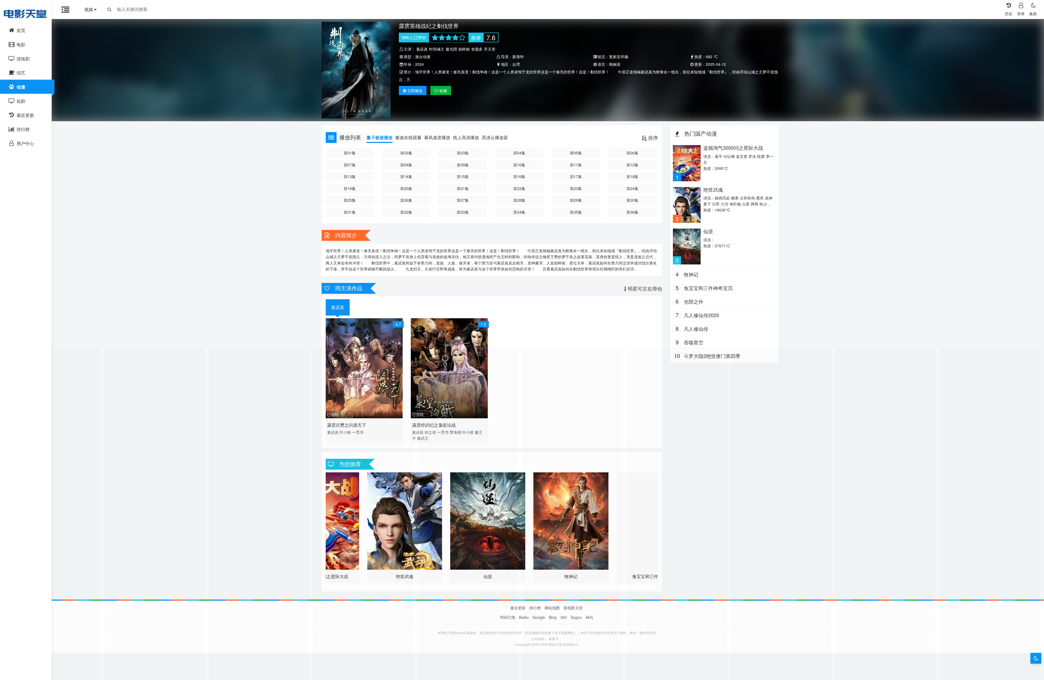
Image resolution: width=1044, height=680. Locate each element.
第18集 (632, 176)
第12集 (632, 164)
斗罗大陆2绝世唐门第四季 (712, 355)
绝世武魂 (713, 189)
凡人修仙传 (696, 328)
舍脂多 (477, 49)
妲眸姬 (464, 49)
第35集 (576, 212)
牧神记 (691, 274)
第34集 (519, 212)
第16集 (519, 176)
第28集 (519, 200)
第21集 (463, 188)
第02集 (406, 152)
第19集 (350, 188)
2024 (419, 64)
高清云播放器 (495, 137)
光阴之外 (693, 301)
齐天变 (489, 49)
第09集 (463, 164)
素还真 (422, 49)
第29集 (576, 200)
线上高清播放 (466, 137)
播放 (414, 90)
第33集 (463, 212)
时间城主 (436, 49)
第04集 (519, 152)
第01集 (350, 152)
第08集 (406, 164)
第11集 (576, 164)
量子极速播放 (379, 137)
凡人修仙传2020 (701, 315)
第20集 (406, 188)
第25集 (350, 200)
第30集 (632, 200)
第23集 (576, 188)
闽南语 (614, 64)
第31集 (350, 212)
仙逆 (708, 231)
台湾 (516, 64)
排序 (652, 137)
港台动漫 (422, 56)
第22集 (519, 188)
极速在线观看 (408, 137)
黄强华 (518, 56)
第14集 (406, 176)
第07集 (350, 164)
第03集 (463, 152)
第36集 (632, 212)
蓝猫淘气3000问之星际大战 (733, 147)
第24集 (632, 188)
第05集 (576, 152)
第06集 (632, 152)
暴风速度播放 (437, 137)
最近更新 (518, 607)
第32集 (406, 212)
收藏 (442, 90)
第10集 (519, 164)
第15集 (463, 176)
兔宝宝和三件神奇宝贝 (708, 287)
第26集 (406, 200)
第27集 (463, 200)
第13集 (350, 176)
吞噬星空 (693, 342)
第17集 (576, 176)
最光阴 (451, 49)
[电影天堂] (26, 13)
